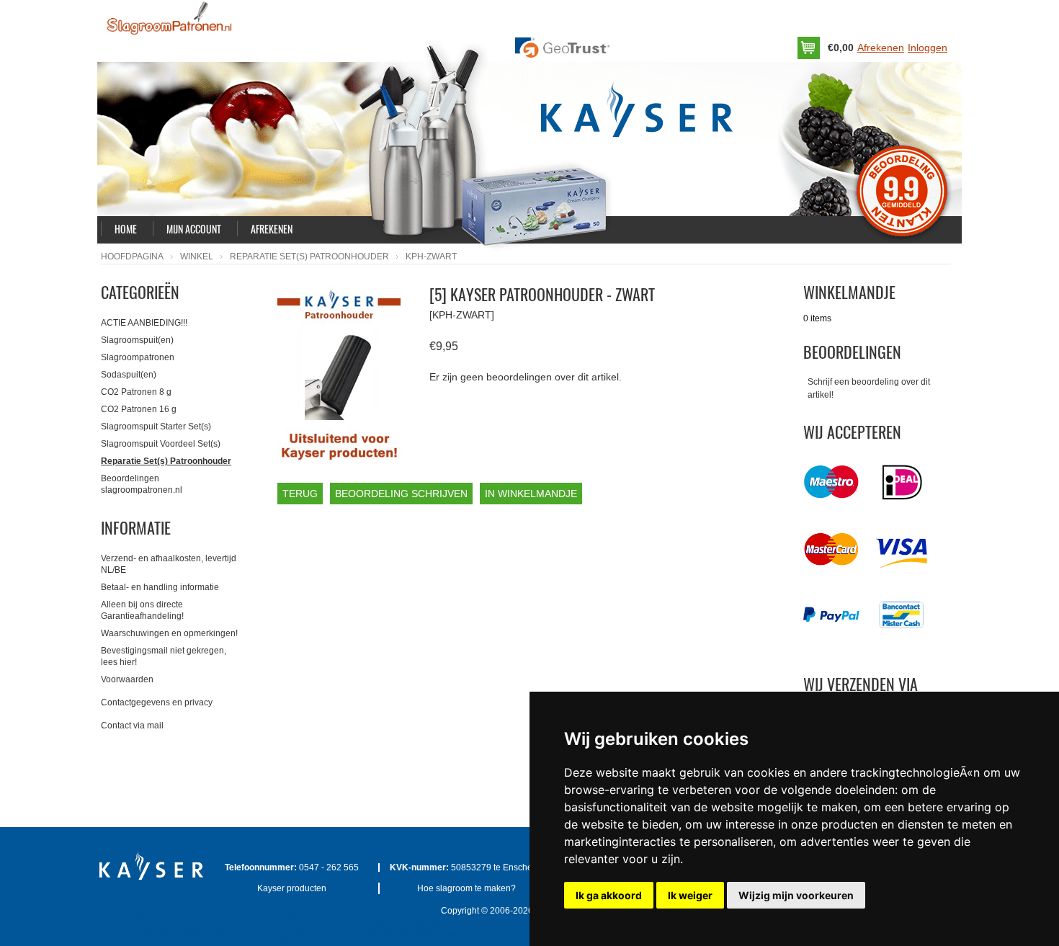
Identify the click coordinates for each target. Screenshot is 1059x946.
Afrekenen (880, 47)
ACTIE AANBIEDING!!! (144, 323)
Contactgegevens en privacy (157, 702)
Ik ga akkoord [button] (609, 895)
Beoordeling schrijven (401, 493)
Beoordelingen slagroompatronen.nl (141, 484)
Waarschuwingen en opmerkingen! (169, 633)
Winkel (196, 256)
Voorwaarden (127, 679)
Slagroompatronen (137, 357)
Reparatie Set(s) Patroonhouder (309, 256)
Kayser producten (291, 888)
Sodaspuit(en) (128, 375)
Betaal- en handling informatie (160, 587)
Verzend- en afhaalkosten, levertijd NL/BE (168, 564)
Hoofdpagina (132, 256)
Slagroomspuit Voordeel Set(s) (160, 444)
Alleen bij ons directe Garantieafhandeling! (142, 610)
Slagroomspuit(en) (137, 340)
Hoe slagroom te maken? (466, 888)
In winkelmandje (531, 493)
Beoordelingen (852, 351)
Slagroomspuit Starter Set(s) (156, 426)
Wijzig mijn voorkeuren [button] (796, 895)
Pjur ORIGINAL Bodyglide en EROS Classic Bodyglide (203, 915)
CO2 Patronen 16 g (138, 409)
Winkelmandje (849, 291)
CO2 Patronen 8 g (136, 392)
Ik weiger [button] (690, 895)
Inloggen (927, 47)
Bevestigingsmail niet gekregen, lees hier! (163, 656)
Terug (300, 493)
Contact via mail (132, 725)
